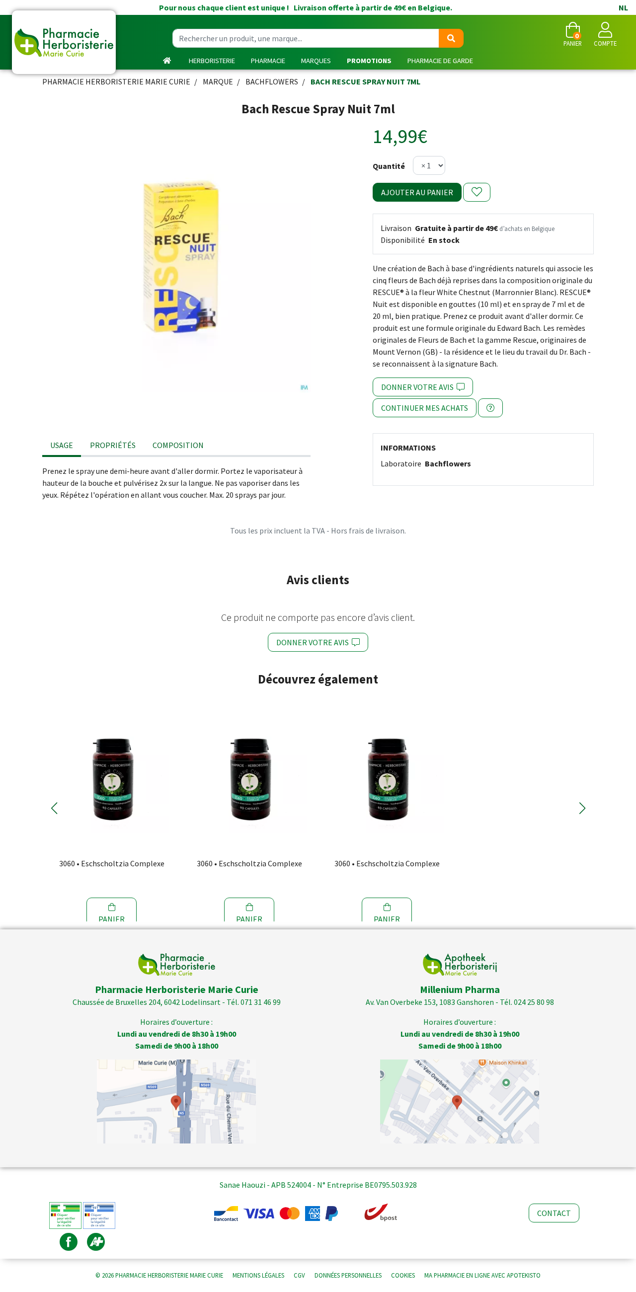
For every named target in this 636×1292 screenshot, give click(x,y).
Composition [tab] (178, 445)
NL (623, 7)
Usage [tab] (61, 445)
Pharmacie (268, 60)
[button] (54, 808)
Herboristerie (212, 60)
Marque (218, 81)
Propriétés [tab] (113, 445)
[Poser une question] (490, 407)
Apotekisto (482, 1275)
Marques (316, 60)
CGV (299, 1275)
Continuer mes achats (424, 408)
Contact (554, 1213)
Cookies (403, 1275)
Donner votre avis (419, 387)
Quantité (389, 166)
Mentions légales (258, 1275)
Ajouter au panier (417, 192)
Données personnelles (348, 1275)
